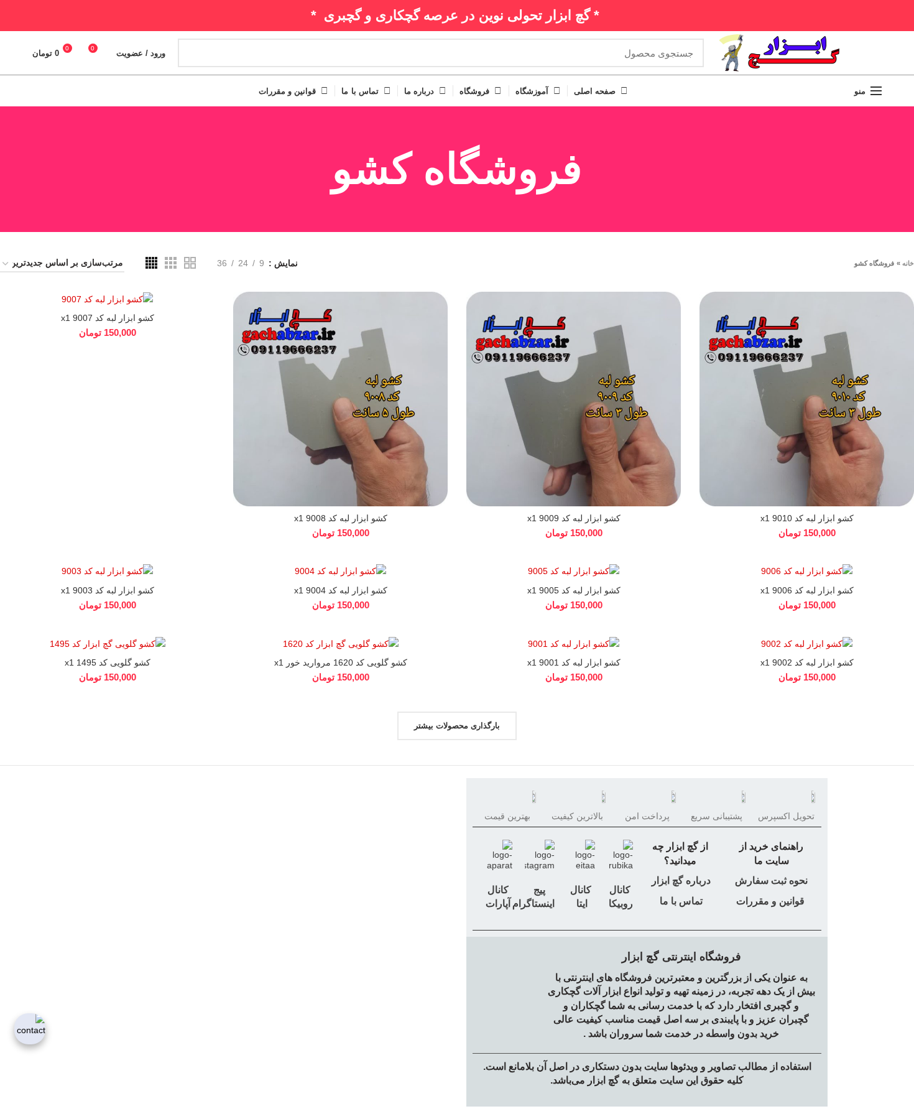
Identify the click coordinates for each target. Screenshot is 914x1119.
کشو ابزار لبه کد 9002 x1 (807, 662)
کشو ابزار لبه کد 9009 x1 (574, 518)
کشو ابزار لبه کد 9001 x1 (574, 662)
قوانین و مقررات (770, 901)
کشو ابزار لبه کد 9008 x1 (340, 518)
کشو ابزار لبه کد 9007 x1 (107, 318)
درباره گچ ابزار (680, 880)
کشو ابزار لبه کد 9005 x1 (574, 590)
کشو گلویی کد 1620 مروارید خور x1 (340, 662)
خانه (908, 263)
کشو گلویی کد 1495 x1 (107, 662)
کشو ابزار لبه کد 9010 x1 (807, 518)
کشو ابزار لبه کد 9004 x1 (340, 590)
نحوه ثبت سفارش (771, 880)
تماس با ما (680, 901)
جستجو (194, 53)
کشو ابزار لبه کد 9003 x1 (107, 590)
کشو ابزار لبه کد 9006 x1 (807, 590)
